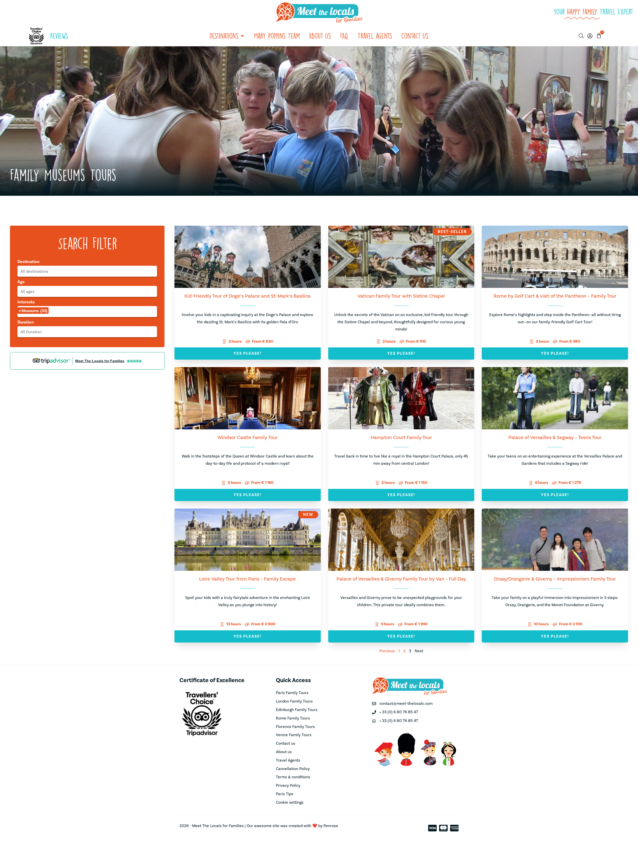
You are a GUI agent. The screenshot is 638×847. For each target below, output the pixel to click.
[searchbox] (87, 271)
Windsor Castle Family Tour (248, 437)
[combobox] (87, 271)
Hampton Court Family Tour (401, 437)
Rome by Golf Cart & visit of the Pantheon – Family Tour (555, 296)
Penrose (330, 825)
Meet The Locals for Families (99, 361)
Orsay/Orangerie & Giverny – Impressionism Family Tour (555, 579)
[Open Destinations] (242, 36)
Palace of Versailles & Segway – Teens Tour (554, 437)
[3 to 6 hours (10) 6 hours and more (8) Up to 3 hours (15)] (87, 331)
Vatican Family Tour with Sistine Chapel (401, 296)
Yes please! (247, 353)
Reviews (59, 35)
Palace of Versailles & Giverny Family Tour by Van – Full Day (401, 579)
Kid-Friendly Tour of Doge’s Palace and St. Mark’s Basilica (247, 296)
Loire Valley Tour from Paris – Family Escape (247, 579)
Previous (387, 651)
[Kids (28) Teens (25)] (87, 291)
